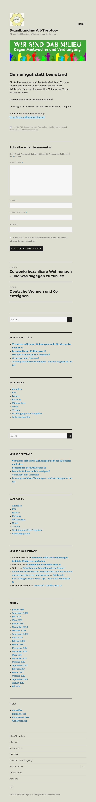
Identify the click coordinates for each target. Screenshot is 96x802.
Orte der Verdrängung (21, 760)
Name (13, 200)
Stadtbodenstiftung (30, 130)
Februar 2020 (18, 641)
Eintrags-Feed (19, 714)
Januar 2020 (18, 644)
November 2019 (19, 651)
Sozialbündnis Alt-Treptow (34, 30)
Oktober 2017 (18, 662)
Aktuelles (43, 127)
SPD (20, 130)
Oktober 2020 (19, 630)
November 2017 (19, 658)
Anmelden (17, 710)
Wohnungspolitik (21, 417)
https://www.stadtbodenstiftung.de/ (27, 117)
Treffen (16, 410)
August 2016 (18, 683)
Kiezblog (16, 399)
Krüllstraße (53, 127)
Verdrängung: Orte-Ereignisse (27, 413)
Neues (15, 406)
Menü (81, 24)
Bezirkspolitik (16, 766)
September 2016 (20, 679)
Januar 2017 (18, 672)
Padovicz (13, 130)
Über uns (14, 742)
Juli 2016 (16, 686)
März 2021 (17, 620)
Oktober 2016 (18, 676)
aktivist (16, 127)
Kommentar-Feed (21, 717)
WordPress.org (19, 721)
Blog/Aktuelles (17, 736)
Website (14, 225)
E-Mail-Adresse (18, 213)
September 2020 (20, 634)
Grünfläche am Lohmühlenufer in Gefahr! (43, 568)
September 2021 (20, 613)
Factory (16, 396)
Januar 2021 (18, 623)
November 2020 (20, 627)
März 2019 (17, 655)
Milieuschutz (19, 403)
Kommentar (16, 163)
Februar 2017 (18, 669)
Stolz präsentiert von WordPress (47, 795)
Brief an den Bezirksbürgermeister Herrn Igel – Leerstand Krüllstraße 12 (41, 578)
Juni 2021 (16, 616)
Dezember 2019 (19, 648)
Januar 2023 (18, 609)
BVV (14, 392)
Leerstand (62, 127)
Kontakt (14, 779)
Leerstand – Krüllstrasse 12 (48, 585)
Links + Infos (16, 772)
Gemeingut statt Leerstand (25, 358)
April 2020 (17, 637)
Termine (14, 754)
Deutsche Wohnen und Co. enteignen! (31, 354)
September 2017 (20, 665)
